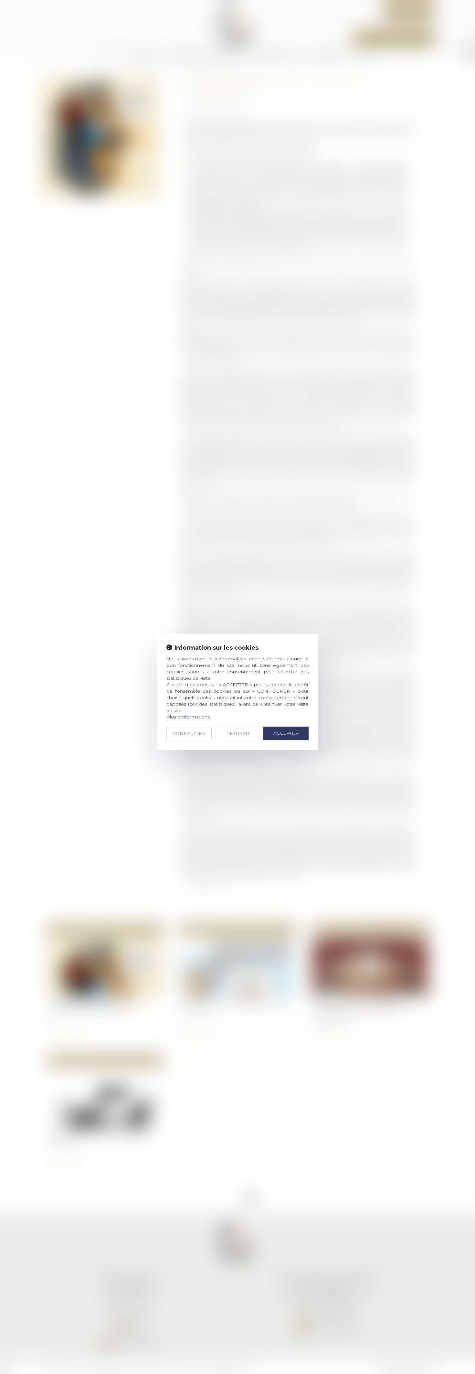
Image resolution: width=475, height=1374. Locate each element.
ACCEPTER (286, 733)
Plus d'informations (188, 717)
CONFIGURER (189, 733)
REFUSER (237, 733)
